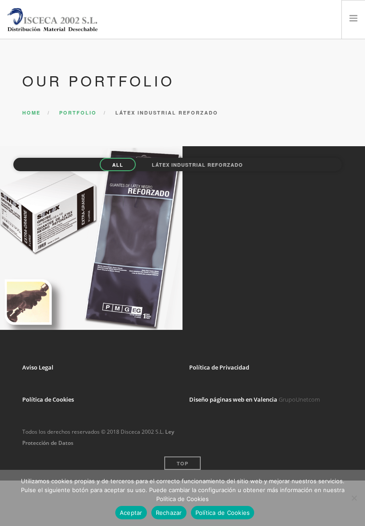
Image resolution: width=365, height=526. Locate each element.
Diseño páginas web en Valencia (233, 399)
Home (31, 112)
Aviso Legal (37, 367)
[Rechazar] (353, 497)
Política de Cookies (48, 399)
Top (182, 463)
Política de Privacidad (219, 367)
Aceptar (131, 512)
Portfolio (78, 112)
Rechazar (169, 512)
